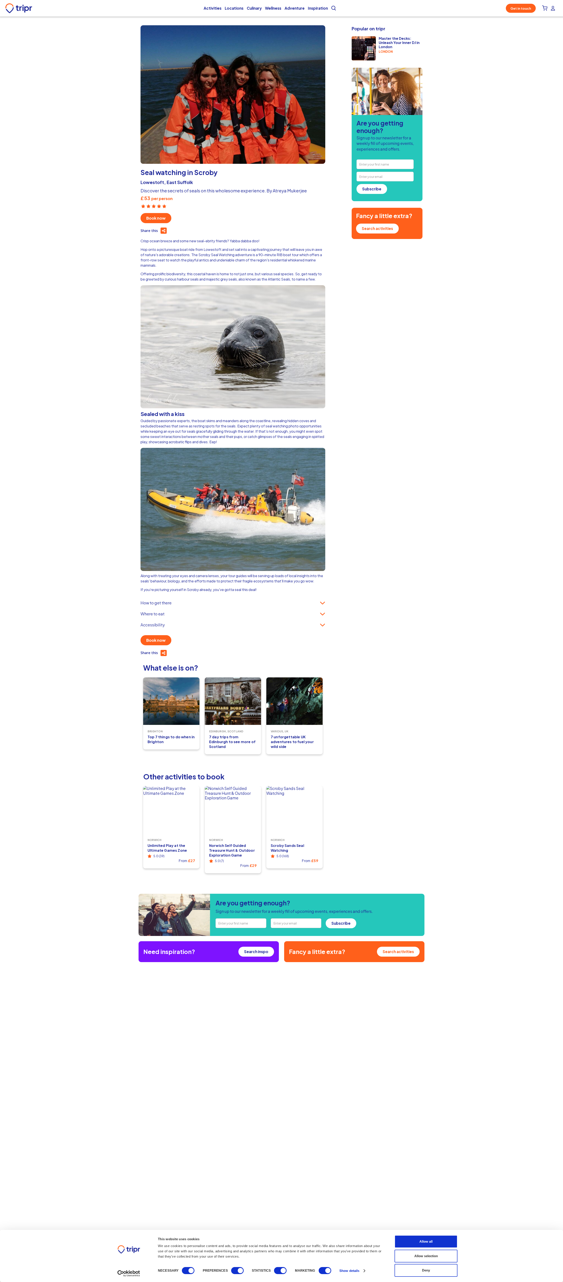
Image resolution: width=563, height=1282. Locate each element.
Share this (149, 230)
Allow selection (426, 1256)
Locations (234, 8)
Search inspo (256, 951)
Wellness (273, 8)
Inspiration (318, 8)
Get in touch (520, 8)
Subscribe (371, 188)
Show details (349, 1271)
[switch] (237, 1270)
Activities (212, 8)
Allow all (426, 1241)
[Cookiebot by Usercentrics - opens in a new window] (129, 1273)
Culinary (254, 8)
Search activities (377, 228)
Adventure (295, 8)
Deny (426, 1270)
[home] (19, 8)
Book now (156, 218)
